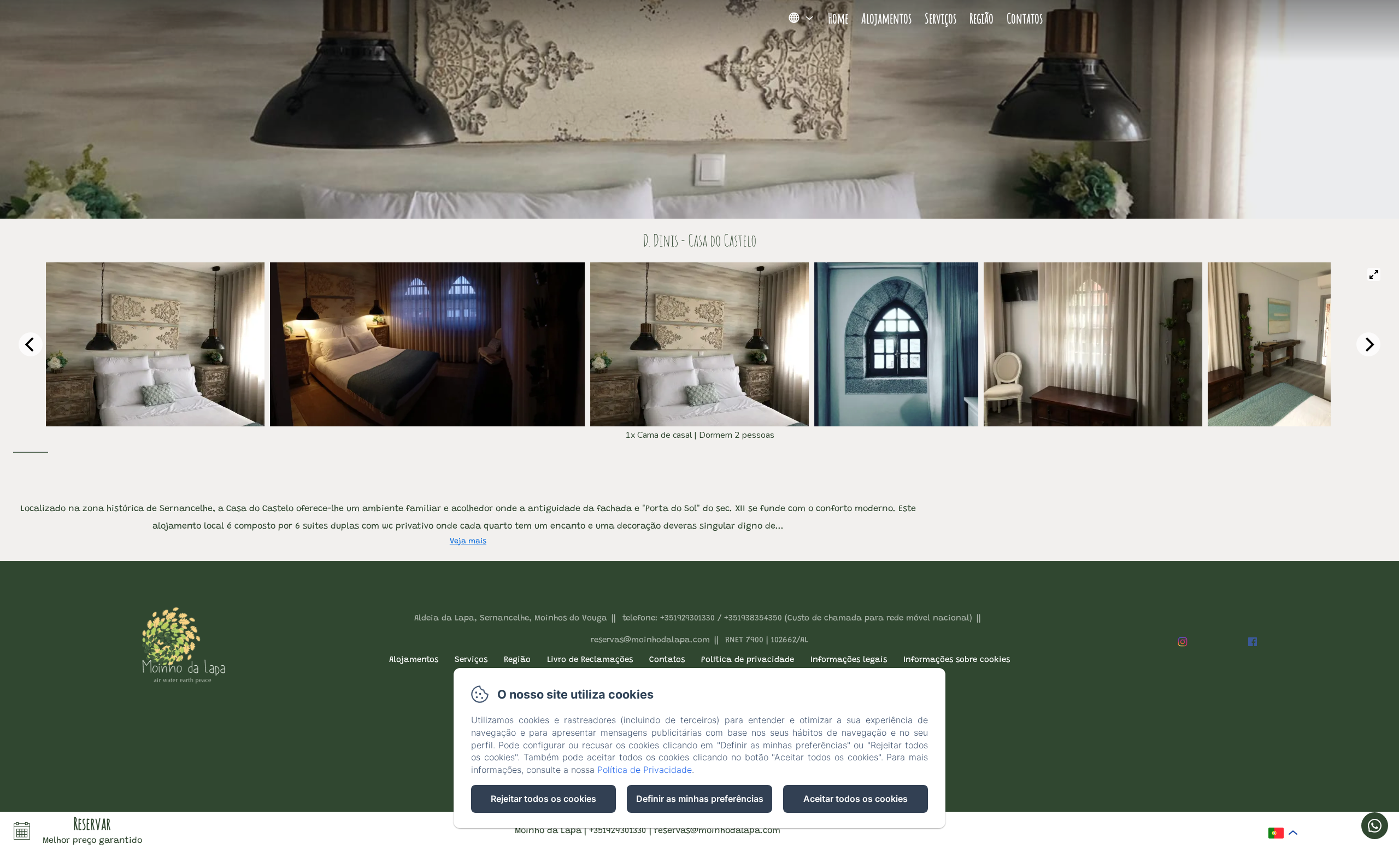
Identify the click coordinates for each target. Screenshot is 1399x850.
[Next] (1368, 344)
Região (981, 18)
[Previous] (31, 344)
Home (838, 18)
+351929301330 (617, 830)
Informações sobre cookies (956, 660)
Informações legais (848, 660)
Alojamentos (886, 18)
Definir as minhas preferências (699, 798)
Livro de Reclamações (590, 660)
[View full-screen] (1373, 274)
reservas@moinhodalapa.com (717, 830)
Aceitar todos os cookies (855, 798)
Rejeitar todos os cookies (543, 798)
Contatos (1025, 18)
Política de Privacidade (644, 769)
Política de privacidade (747, 660)
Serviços (940, 18)
